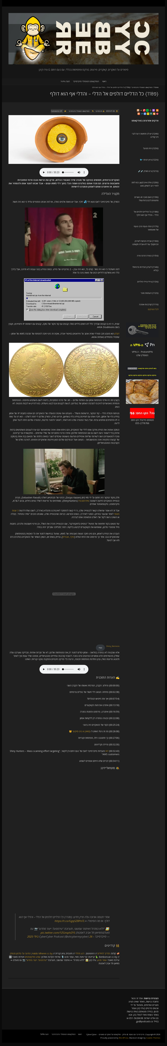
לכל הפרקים (153, 309)
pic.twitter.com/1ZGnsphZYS (58, 932)
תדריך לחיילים (104, 953)
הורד (100, 647)
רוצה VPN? (65, 81)
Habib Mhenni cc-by (42, 953)
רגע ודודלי (79, 953)
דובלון (116, 333)
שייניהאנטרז (83, 500)
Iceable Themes (153, 1038)
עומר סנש (102, 960)
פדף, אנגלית (68, 536)
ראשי (104, 81)
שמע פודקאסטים (32, 956)
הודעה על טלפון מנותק (20, 953)
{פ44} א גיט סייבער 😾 (79, 731)
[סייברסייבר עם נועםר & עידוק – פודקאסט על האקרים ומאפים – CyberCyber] (83, 14)
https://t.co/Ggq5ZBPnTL (70, 921)
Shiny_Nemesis (112, 646)
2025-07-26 (110, 111)
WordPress (123, 1038)
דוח (107, 751)
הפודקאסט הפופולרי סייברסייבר (86, 81)
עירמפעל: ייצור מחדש (36, 960)
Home (156, 87)
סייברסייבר (98, 111)
